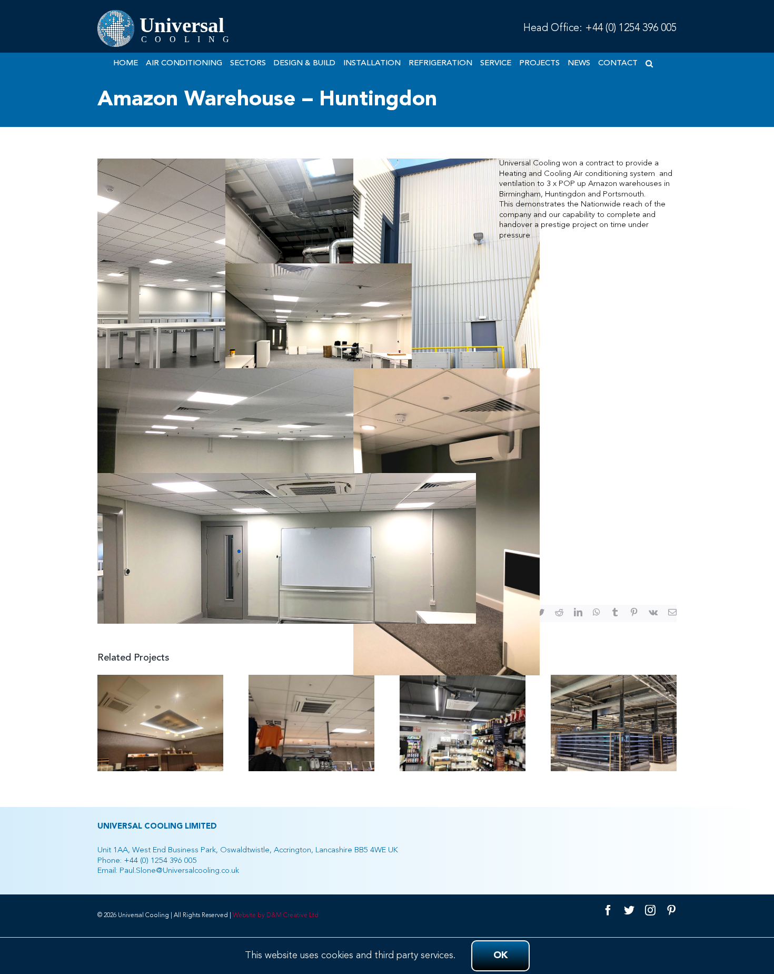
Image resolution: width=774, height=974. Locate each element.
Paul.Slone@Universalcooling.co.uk (179, 871)
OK (500, 955)
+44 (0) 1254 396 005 (631, 28)
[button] (649, 63)
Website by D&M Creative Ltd (276, 915)
